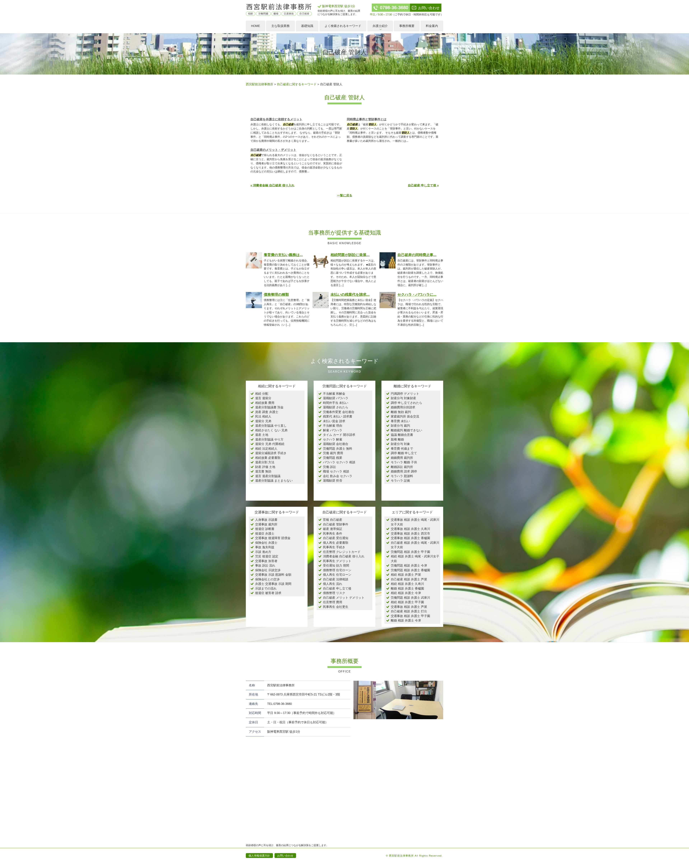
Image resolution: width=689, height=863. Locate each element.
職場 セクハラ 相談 (336, 471)
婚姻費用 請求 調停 (404, 471)
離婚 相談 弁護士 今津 (406, 620)
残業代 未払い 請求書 (337, 416)
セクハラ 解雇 (332, 439)
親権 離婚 (397, 439)
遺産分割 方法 (264, 462)
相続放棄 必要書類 (267, 458)
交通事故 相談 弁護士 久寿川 (410, 529)
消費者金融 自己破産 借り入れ (343, 556)
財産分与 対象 (400, 444)
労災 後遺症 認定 (266, 556)
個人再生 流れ (332, 584)
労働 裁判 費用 (333, 453)
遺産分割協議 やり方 (269, 439)
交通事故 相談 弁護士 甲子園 (410, 616)
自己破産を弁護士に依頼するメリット (276, 119)
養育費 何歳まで (402, 448)
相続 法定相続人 (266, 448)
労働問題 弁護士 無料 (337, 448)
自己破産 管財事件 (335, 524)
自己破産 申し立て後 (337, 588)
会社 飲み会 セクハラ (337, 476)
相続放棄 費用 (264, 403)
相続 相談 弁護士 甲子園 (407, 602)
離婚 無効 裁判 (401, 412)
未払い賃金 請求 (334, 421)
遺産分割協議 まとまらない (274, 480)
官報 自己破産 (332, 519)
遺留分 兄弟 (263, 421)
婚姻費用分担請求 (403, 407)
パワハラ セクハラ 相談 (339, 462)
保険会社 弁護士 (266, 542)
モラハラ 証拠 (400, 480)
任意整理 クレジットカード (341, 552)
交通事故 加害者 (266, 561)
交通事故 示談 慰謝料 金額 (273, 574)
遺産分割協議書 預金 (269, 407)
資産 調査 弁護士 (266, 412)
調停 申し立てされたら (406, 403)
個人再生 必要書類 (335, 542)
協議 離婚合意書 (402, 435)
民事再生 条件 (332, 533)
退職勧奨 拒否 (332, 480)
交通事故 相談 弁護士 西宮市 (410, 533)
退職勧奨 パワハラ (335, 398)
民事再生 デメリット (337, 561)
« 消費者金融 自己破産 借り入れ (272, 185)
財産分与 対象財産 (403, 398)
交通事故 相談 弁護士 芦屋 (409, 607)
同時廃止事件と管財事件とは (366, 119)
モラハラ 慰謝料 (402, 476)
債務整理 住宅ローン (337, 570)
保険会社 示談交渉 (267, 570)
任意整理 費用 (332, 602)
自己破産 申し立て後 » (423, 185)
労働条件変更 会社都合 (338, 412)
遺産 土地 (261, 435)
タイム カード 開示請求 (339, 435)
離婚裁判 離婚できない (406, 430)
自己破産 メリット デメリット (343, 597)
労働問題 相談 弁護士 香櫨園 (410, 570)
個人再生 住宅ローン (337, 574)
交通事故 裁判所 (266, 524)
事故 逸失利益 (264, 547)
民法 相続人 (263, 416)
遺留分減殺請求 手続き (271, 453)
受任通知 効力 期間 (336, 565)
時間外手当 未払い (335, 403)
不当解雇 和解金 (334, 393)
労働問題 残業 (332, 458)
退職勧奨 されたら (335, 407)
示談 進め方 (263, 552)
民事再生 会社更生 (335, 607)
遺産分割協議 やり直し (271, 425)
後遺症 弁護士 (264, 533)
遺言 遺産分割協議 (267, 476)
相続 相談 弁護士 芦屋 (406, 574)
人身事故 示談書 (266, 519)
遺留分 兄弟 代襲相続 (269, 444)
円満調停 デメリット (405, 393)
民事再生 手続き (334, 547)
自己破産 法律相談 (335, 579)
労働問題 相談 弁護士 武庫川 (410, 597)
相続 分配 (261, 393)
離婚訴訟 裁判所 (402, 467)
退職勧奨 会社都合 (335, 444)
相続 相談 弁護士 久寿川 (407, 584)
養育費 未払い (400, 421)
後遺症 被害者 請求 (268, 593)
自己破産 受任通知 (335, 538)
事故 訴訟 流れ (265, 565)
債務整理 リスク (334, 593)
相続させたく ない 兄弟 (271, 430)
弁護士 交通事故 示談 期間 (273, 584)
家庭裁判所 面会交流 (405, 416)
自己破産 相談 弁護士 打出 (409, 611)
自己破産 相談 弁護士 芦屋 (409, 579)
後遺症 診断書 (264, 529)
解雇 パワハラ (332, 430)
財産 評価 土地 (265, 467)
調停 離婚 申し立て (404, 453)
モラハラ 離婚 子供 (404, 462)
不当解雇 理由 (332, 425)
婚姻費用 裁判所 (402, 458)
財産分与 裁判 (400, 425)
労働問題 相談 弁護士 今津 (409, 565)
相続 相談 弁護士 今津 (406, 593)
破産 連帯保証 (332, 529)
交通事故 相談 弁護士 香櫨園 (410, 538)
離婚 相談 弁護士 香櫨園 (407, 588)
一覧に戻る (344, 195)
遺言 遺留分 (263, 398)
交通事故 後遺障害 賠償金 (272, 538)
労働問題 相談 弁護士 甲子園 (410, 552)
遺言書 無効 (263, 471)
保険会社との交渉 (267, 579)
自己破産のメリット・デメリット (273, 150)
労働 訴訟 (329, 467)
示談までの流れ (265, 588)
